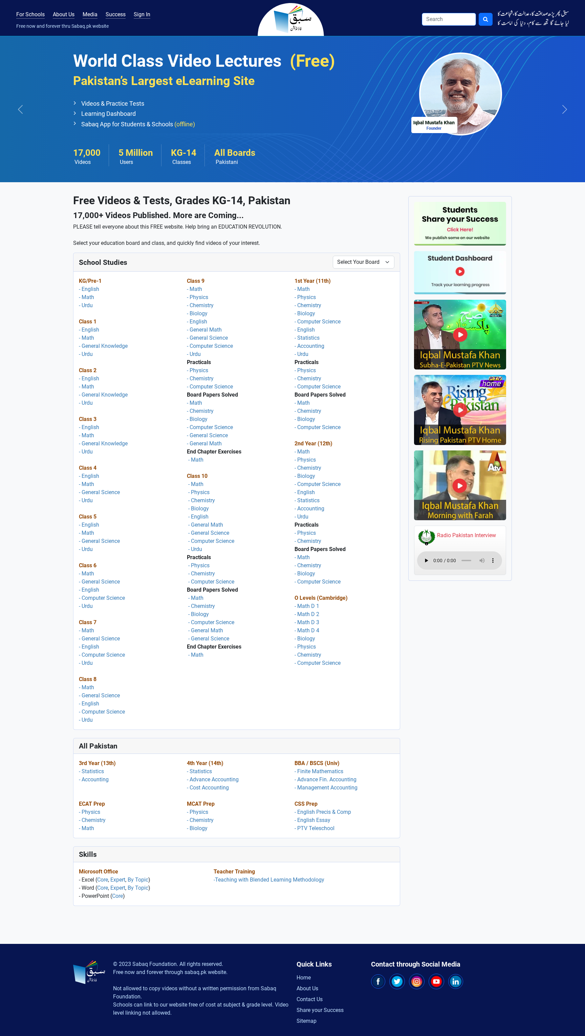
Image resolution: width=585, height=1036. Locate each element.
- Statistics (307, 338)
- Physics (197, 297)
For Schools (30, 14)
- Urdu (86, 305)
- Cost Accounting (208, 787)
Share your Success (320, 1010)
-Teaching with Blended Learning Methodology (269, 879)
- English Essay (312, 820)
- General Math (204, 329)
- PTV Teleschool (314, 828)
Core (102, 879)
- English (89, 289)
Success (116, 14)
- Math (86, 297)
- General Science (99, 492)
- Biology (197, 313)
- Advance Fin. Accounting (325, 779)
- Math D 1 (307, 606)
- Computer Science (102, 598)
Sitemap (307, 1021)
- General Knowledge (103, 346)
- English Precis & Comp (323, 812)
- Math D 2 (307, 614)
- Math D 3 (307, 622)
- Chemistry (200, 305)
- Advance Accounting (213, 779)
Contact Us (310, 999)
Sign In (142, 14)
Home (304, 977)
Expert (117, 879)
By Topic (138, 879)
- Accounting (309, 346)
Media (90, 14)
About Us (63, 14)
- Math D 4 (307, 630)
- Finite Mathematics (319, 771)
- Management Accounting (326, 787)
